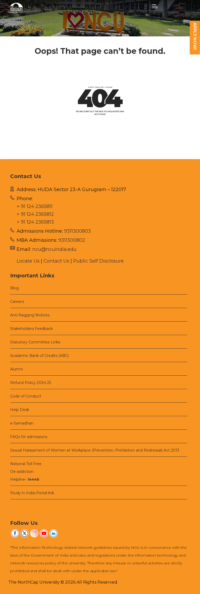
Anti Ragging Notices (29, 315)
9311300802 (71, 240)
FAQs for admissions (28, 436)
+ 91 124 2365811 (35, 206)
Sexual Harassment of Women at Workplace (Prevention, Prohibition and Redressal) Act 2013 (94, 450)
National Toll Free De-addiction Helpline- (25, 471)
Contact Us (56, 261)
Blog (14, 288)
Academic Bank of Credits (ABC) (39, 355)
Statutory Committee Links (35, 342)
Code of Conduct (25, 396)
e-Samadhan (21, 423)
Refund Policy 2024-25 (30, 382)
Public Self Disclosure (98, 261)
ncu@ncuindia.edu (54, 249)
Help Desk (19, 409)
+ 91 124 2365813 (35, 222)
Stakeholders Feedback (31, 328)
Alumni (16, 369)
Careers (17, 301)
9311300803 (77, 231)
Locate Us (28, 261)
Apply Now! (194, 36)
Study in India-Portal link (32, 493)
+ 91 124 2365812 (35, 214)
